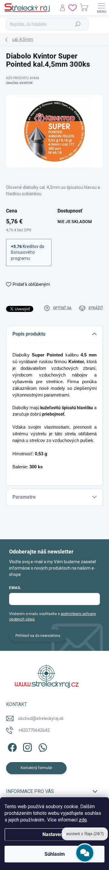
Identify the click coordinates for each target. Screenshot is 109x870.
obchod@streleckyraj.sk (41, 718)
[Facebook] (11, 746)
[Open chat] (84, 852)
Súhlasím (55, 854)
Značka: (19, 83)
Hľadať (78, 24)
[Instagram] (26, 746)
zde (83, 820)
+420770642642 (34, 730)
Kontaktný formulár (36, 768)
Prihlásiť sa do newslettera (37, 636)
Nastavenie (54, 834)
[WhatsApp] (41, 746)
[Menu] (101, 7)
